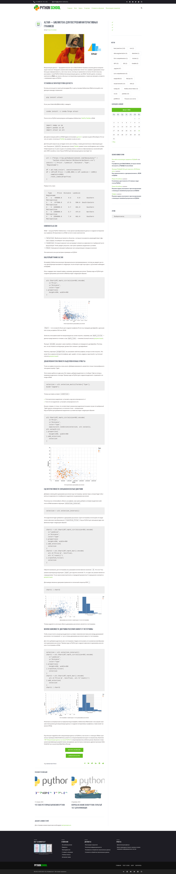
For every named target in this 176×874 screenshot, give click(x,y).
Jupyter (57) (117, 68)
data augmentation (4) (120, 53)
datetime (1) (135, 53)
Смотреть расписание (74, 750)
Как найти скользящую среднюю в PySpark (124, 159)
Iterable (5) (135, 63)
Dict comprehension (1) (121, 58)
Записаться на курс (74, 755)
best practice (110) (119, 48)
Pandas (88, 118)
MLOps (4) (129, 78)
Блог (115, 27)
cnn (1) (132, 48)
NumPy (83, 118)
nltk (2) (132, 83)
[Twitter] (135, 1)
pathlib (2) (117, 98)
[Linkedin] (129, 1)
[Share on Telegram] (84, 763)
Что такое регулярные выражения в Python (50, 805)
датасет (79, 137)
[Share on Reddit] (103, 763)
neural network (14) (119, 83)
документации (98, 338)
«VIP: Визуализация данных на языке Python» (57, 740)
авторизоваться (66, 825)
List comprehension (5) (120, 73)
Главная (116, 22)
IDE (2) (125, 63)
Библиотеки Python (51, 763)
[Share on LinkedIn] (95, 763)
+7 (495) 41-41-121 (41, 1)
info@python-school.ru (61, 1)
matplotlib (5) (118, 78)
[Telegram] (138, 1)
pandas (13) (125, 93)
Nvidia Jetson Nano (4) (131, 88)
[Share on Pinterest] (99, 763)
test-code (117, 24)
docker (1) (135, 58)
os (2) (115, 93)
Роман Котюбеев (51, 30)
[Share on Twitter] (92, 763)
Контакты (116, 30)
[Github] (141, 1)
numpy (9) (117, 88)
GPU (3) (116, 63)
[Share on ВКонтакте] (88, 763)
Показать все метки (130, 98)
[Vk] (127, 1)
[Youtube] (132, 1)
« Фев (113, 142)
